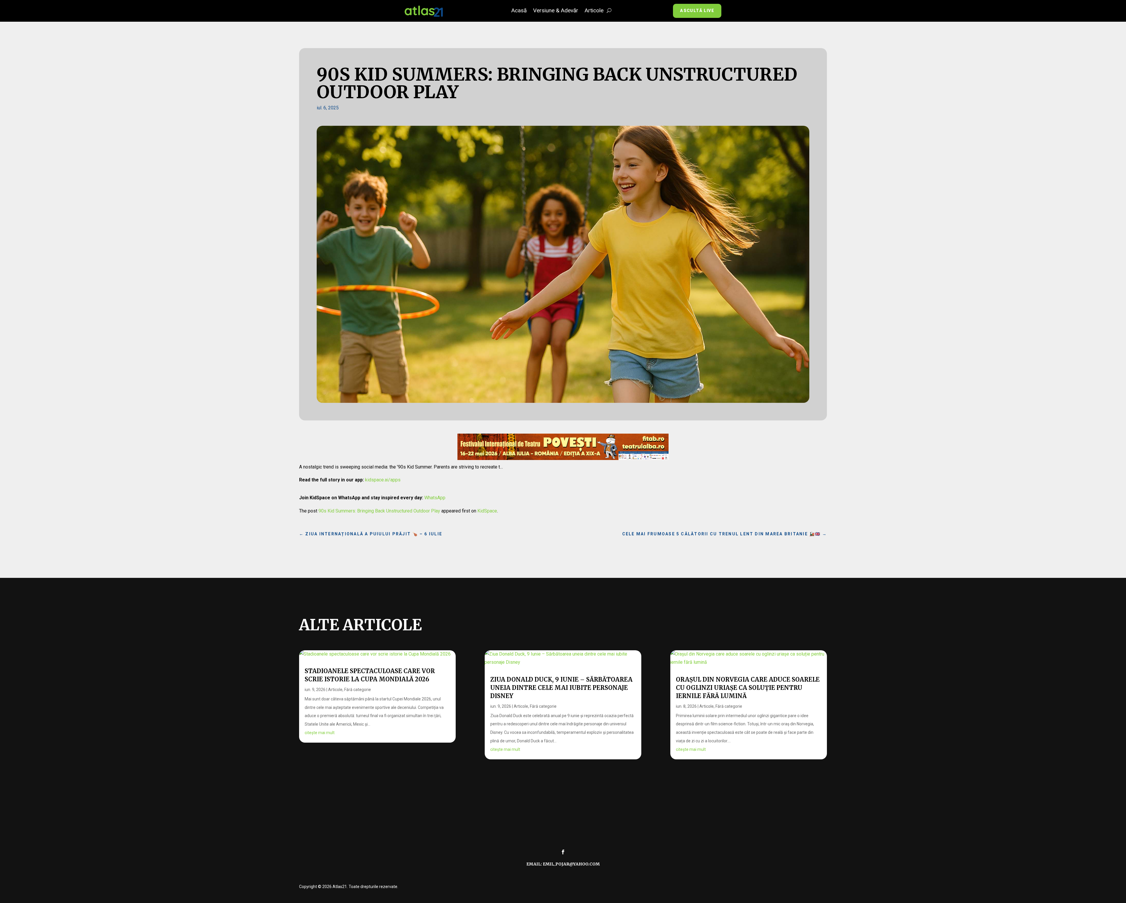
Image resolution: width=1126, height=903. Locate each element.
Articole (594, 11)
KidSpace (487, 511)
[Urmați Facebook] (563, 852)
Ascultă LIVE (697, 10)
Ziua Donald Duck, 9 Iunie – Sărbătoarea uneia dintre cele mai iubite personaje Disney (561, 688)
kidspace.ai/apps (383, 480)
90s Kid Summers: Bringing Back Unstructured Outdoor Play (379, 511)
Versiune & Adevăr (555, 11)
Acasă (519, 11)
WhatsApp (434, 497)
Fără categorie (357, 689)
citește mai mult (320, 732)
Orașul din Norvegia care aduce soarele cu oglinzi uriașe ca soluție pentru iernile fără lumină (748, 688)
